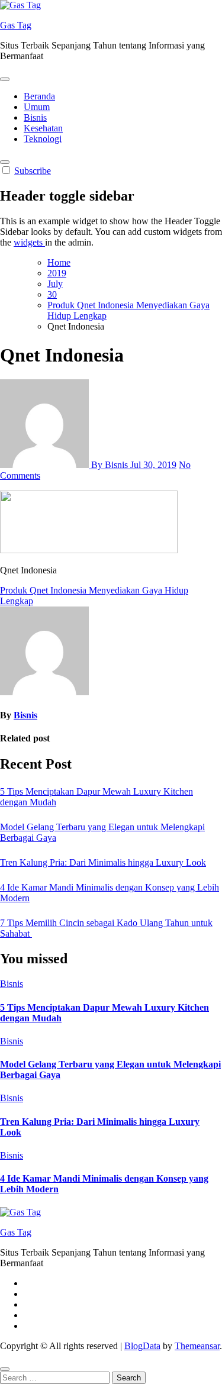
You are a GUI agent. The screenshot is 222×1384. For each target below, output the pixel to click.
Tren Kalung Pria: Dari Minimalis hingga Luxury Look (103, 862)
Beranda (39, 96)
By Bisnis (109, 465)
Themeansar (197, 1346)
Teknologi (43, 139)
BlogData (142, 1346)
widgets (29, 242)
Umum (37, 107)
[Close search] (4, 1369)
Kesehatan (43, 128)
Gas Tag (15, 25)
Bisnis (35, 117)
